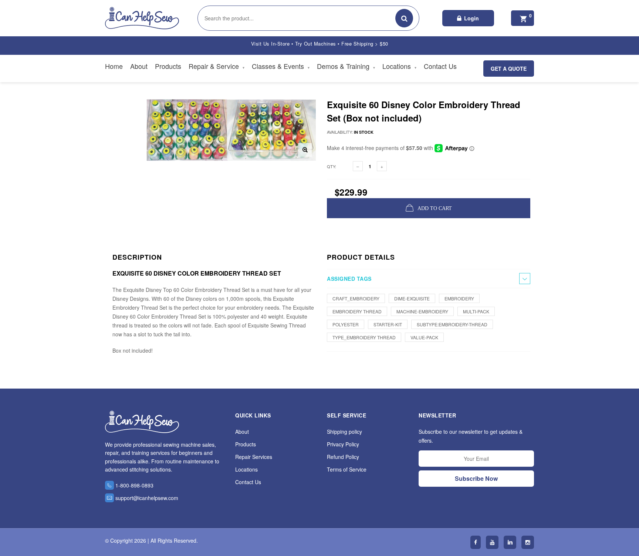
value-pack (424, 337)
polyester (345, 324)
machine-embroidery (422, 311)
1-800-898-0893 (134, 485)
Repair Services (253, 456)
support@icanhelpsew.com (146, 498)
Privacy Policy (343, 444)
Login (471, 18)
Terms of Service (346, 469)
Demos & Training (346, 66)
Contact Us (440, 66)
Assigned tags (349, 278)
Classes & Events (281, 66)
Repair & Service (216, 66)
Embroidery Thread (357, 311)
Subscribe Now (476, 478)
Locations (399, 66)
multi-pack (476, 311)
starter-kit (387, 324)
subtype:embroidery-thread (452, 324)
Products (168, 66)
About (139, 66)
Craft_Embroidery (355, 298)
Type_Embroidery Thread (364, 337)
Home (114, 66)
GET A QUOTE (509, 68)
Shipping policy (344, 431)
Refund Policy (343, 456)
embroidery (459, 298)
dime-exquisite (412, 298)
